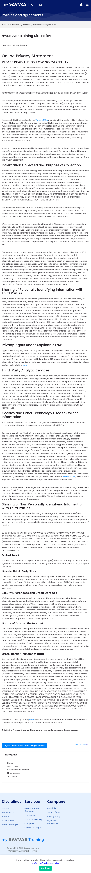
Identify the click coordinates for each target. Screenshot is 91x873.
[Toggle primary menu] (87, 4)
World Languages (10, 824)
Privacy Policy (53, 816)
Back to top (82, 744)
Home (4, 24)
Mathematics (8, 812)
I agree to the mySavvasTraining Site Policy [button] (24, 745)
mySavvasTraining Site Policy (45, 863)
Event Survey (31, 815)
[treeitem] (45, 770)
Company (29, 823)
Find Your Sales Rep (33, 819)
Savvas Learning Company (32, 809)
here (25, 365)
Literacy (5, 808)
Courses (13, 776)
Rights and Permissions (52, 822)
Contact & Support (33, 827)
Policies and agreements (20, 24)
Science (5, 816)
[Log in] (81, 4)
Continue (45, 868)
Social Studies (8, 820)
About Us (51, 808)
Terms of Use (41, 120)
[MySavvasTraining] (22, 4)
